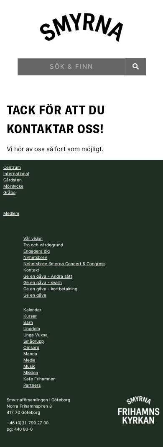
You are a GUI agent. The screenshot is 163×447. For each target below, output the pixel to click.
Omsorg (31, 347)
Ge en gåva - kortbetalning (50, 288)
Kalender (32, 309)
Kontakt (31, 269)
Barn (28, 322)
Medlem (11, 213)
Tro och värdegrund (43, 244)
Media (29, 359)
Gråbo (9, 192)
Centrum (12, 167)
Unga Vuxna (35, 334)
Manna (30, 353)
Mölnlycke (13, 186)
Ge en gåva (34, 294)
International (16, 173)
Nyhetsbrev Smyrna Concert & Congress (64, 263)
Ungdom (31, 328)
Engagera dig (36, 250)
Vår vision (33, 238)
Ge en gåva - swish (42, 282)
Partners (32, 385)
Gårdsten (12, 179)
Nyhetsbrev (35, 257)
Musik (29, 366)
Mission (30, 372)
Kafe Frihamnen (39, 378)
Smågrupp (33, 341)
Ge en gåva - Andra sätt (47, 276)
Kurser (30, 315)
